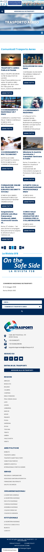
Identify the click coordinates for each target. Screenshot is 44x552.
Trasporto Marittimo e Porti (13, 458)
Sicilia (6, 426)
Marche (6, 411)
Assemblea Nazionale (11, 507)
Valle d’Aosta (8, 438)
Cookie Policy (29, 543)
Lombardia (7, 408)
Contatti (7, 531)
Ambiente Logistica (10, 464)
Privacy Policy (15, 543)
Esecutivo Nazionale (10, 501)
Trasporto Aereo (9, 455)
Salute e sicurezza (10, 484)
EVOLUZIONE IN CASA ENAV (33, 67)
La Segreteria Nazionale (12, 498)
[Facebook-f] (6, 359)
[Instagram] (11, 359)
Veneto (6, 441)
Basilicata (7, 384)
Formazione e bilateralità (12, 481)
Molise (6, 414)
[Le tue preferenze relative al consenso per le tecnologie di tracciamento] (10, 550)
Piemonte (7, 417)
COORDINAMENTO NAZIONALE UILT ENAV (9, 112)
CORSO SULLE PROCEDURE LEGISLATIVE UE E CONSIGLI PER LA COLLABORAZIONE (31, 216)
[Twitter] (16, 359)
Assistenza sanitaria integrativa (15, 478)
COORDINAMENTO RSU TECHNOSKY (9, 153)
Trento (6, 432)
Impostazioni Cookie (22, 545)
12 (20, 248)
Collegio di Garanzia (11, 513)
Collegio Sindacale (10, 510)
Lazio (5, 402)
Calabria (7, 390)
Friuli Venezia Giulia (10, 399)
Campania (7, 393)
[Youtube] (21, 359)
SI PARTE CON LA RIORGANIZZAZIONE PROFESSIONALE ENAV (32, 188)
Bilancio (7, 528)
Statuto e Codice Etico (11, 525)
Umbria (6, 435)
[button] (21, 7)
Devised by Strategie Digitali (22, 548)
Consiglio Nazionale (10, 504)
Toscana (7, 429)
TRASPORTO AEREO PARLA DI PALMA (10, 69)
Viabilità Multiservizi (11, 461)
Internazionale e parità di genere (14, 467)
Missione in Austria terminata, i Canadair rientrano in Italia (32, 155)
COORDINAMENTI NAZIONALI (31, 111)
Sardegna (7, 423)
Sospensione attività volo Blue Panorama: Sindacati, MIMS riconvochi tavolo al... (9, 217)
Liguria (6, 405)
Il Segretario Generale (11, 495)
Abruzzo (7, 381)
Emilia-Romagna (9, 396)
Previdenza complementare (12, 475)
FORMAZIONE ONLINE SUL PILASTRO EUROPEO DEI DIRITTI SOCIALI (10, 188)
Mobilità (7, 452)
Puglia (6, 420)
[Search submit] (22, 311)
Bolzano (7, 387)
